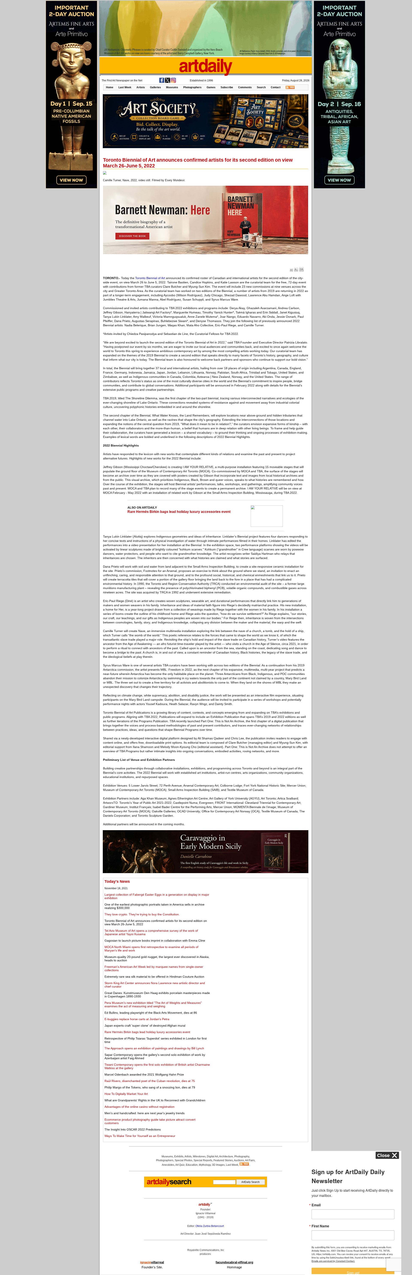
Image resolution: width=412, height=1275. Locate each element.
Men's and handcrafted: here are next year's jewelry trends (145, 1113)
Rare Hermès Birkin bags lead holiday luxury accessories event (178, 512)
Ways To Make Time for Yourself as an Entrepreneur (140, 1136)
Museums (172, 87)
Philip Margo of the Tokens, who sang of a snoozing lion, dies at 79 (150, 1087)
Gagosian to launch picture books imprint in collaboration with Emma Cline (155, 940)
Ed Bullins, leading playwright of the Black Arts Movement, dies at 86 (151, 1012)
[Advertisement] (259, 909)
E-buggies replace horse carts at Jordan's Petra (137, 1019)
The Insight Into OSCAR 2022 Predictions (133, 1129)
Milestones (199, 1156)
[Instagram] (173, 82)
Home (109, 87)
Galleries (155, 87)
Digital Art (212, 1156)
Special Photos (183, 1160)
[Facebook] (161, 82)
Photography (241, 1156)
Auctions (239, 1160)
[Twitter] (167, 82)
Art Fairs (250, 1160)
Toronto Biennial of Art (150, 278)
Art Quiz (180, 1164)
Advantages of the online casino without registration (139, 1106)
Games (211, 87)
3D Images (218, 1164)
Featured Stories (223, 1160)
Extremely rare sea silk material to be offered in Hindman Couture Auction (154, 976)
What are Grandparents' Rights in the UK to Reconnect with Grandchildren (155, 1100)
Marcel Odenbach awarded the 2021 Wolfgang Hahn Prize (144, 1074)
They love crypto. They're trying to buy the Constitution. (142, 914)
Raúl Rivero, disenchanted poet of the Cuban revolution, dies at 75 (150, 1081)
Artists (140, 87)
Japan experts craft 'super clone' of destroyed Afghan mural (145, 1025)
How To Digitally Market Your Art (126, 1094)
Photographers (192, 87)
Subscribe (227, 87)
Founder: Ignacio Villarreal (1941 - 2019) (205, 1213)
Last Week (124, 87)
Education (192, 1164)
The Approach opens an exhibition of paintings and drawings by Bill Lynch (154, 1048)
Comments (245, 87)
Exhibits (178, 1156)
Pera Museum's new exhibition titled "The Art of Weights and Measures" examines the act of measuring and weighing (153, 1004)
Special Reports (203, 1160)
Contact (275, 87)
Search (261, 87)
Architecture (226, 1156)
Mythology (205, 1164)
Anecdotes (168, 1164)
